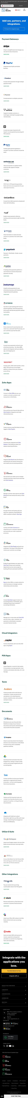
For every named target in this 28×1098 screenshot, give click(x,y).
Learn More (10, 1038)
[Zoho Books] (6, 10)
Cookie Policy (14, 1085)
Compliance (15, 1080)
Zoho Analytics (7, 412)
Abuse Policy (14, 1088)
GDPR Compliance (22, 1085)
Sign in (24, 10)
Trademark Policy (5, 1085)
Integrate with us (14, 976)
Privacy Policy (23, 1083)
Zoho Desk (10, 600)
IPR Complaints (23, 1080)
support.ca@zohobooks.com (13, 1018)
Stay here (21, 5)
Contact (4, 1080)
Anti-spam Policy (6, 1083)
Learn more (6, 54)
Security (9, 1080)
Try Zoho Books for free (14, 971)
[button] (17, 10)
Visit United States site (8, 5)
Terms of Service (14, 1083)
